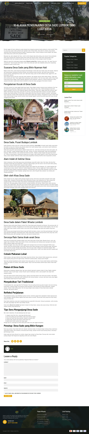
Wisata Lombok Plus (19, 3)
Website (6, 388)
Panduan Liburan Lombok (68, 3)
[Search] (83, 50)
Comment (6, 362)
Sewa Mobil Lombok (55, 3)
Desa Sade (37, 145)
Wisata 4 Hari (46, 3)
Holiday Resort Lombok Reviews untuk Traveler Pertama (75, 129)
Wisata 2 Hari (29, 3)
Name (5, 377)
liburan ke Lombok (14, 305)
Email (5, 383)
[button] (12, 341)
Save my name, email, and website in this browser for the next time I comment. (23, 393)
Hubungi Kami (11, 420)
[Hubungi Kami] (5, 422)
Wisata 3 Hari (38, 3)
